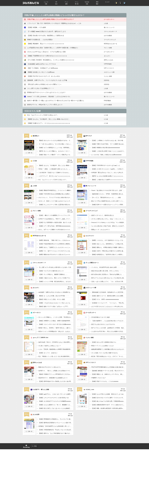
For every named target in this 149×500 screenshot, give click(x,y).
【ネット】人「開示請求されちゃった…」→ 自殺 (106, 197)
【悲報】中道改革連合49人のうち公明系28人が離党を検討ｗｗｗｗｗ (55, 244)
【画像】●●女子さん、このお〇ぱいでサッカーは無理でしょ (55, 394)
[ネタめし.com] (82, 403)
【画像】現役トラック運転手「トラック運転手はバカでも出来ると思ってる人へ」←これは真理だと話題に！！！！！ (55, 154)
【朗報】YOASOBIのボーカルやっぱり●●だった (105, 165)
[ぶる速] (29, 199)
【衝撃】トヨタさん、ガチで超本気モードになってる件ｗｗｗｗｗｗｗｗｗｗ (108, 240)
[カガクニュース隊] (82, 301)
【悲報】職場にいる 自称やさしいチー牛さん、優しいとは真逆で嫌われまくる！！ (108, 374)
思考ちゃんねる (108, 60)
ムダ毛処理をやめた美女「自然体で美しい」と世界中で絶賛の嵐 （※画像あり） (53, 47)
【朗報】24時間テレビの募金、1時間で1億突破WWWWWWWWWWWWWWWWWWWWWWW (55, 321)
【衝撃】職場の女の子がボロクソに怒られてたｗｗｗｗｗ (55, 254)
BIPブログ (89, 135)
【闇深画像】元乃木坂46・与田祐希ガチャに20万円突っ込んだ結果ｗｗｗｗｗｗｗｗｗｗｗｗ (108, 292)
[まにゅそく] (29, 301)
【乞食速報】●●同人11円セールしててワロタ (41, 64)
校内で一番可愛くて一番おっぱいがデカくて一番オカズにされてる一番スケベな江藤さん (55, 100)
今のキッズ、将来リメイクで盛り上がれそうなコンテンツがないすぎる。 (55, 201)
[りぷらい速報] (82, 351)
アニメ (66, 2)
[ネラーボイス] (29, 326)
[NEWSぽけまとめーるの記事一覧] (29, 253)
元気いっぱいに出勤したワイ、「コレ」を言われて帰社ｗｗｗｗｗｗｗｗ (108, 281)
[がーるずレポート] (82, 326)
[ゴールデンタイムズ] (82, 224)
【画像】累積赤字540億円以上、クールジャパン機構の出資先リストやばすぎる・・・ (55, 190)
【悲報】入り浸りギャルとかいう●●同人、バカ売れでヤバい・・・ (108, 169)
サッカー (107, 2)
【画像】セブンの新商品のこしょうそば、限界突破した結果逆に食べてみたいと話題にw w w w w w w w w (55, 147)
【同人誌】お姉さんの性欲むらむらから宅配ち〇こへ (44, 84)
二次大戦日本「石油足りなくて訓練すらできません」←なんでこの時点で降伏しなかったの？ (55, 172)
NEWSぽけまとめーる (110, 43)
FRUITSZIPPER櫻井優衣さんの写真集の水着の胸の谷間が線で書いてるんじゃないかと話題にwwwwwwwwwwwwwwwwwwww (108, 367)
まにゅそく (107, 56)
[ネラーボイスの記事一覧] (29, 330)
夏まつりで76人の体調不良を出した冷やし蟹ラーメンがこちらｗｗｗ (108, 201)
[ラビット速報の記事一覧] (29, 228)
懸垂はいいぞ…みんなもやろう (100, 229)
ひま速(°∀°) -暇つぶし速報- (41, 389)
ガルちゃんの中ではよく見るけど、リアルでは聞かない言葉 (46, 52)
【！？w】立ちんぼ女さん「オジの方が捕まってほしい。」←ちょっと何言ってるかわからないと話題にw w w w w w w (55, 144)
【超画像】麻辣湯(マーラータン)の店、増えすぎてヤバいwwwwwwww (108, 370)
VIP (56, 2)
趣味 (66, 3)
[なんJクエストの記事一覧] (82, 253)
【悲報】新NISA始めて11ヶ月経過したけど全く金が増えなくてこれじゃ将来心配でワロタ (55, 381)
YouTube (87, 2)
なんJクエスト (90, 235)
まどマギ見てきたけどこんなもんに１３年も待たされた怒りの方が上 (108, 306)
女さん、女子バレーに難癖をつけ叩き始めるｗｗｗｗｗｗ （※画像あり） (55, 229)
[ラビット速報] (29, 224)
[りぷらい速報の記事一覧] (82, 355)
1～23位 (34, 446)
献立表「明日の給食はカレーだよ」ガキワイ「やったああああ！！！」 (108, 356)
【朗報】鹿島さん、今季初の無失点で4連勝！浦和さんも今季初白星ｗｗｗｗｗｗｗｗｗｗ (108, 247)
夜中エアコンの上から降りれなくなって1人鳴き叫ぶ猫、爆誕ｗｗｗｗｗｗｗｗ (108, 278)
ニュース (46, 2)
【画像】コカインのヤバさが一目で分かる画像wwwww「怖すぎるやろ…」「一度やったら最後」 (55, 324)
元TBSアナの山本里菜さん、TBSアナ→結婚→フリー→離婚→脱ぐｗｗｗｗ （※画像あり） (55, 219)
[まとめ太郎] (29, 428)
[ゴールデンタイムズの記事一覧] (82, 228)
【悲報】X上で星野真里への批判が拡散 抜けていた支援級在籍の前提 (55, 222)
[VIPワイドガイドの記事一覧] (82, 380)
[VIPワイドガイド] (82, 376)
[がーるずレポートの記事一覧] (82, 330)
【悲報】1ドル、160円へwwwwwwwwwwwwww (105, 299)
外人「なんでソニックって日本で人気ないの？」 (42, 115)
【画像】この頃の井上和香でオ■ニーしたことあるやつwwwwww (108, 151)
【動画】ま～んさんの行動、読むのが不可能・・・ (53, 296)
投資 (87, 3)
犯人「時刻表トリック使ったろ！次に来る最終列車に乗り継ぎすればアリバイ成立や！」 (55, 356)
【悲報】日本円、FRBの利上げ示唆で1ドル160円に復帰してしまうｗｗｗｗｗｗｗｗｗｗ (108, 251)
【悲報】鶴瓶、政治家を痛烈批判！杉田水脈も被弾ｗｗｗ (108, 408)
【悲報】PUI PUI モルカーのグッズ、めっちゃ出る (43, 76)
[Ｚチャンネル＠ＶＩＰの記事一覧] (29, 280)
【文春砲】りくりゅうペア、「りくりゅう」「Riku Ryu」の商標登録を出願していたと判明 (108, 303)
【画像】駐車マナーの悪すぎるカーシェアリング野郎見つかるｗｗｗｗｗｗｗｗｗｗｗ (108, 204)
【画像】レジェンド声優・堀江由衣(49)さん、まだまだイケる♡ (55, 281)
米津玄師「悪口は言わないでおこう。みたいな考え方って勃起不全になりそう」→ (108, 172)
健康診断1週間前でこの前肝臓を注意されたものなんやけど (108, 349)
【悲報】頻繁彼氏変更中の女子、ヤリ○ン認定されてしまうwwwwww (108, 405)
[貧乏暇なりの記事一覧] (29, 153)
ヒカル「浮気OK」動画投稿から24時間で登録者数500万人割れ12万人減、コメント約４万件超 (55, 349)
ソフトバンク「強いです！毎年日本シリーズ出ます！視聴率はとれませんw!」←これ (54, 23)
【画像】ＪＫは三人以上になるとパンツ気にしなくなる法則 (55, 303)
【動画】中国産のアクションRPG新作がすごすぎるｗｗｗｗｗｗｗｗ (55, 374)
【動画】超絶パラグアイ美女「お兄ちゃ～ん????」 (53, 306)
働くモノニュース (109, 27)
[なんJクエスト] (82, 249)
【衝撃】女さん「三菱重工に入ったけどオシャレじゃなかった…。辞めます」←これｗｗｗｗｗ (55, 247)
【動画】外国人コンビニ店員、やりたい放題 (51, 299)
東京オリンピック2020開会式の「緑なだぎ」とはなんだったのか (55, 331)
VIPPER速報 (107, 64)
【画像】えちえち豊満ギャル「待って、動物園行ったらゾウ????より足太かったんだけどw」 (55, 405)
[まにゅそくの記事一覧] (29, 305)
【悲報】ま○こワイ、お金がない (48, 353)
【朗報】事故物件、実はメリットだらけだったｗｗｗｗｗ (45, 43)
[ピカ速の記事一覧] (29, 178)
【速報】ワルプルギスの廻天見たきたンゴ (50, 271)
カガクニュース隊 (109, 72)
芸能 (46, 3)
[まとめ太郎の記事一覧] (29, 432)
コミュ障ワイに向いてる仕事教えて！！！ (40, 88)
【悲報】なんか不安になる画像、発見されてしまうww (107, 394)
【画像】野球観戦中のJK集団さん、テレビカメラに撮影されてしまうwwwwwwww (55, 419)
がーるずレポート (109, 19)
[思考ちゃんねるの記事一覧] (29, 380)
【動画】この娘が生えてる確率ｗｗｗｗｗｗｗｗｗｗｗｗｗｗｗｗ (108, 179)
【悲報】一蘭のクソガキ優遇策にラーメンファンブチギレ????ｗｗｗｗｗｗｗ (55, 215)
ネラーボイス (37, 312)
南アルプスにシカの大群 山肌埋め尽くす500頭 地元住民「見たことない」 (108, 328)
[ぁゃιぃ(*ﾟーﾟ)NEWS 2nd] (29, 351)
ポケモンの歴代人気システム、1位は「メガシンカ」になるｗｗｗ (108, 219)
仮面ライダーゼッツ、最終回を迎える (102, 215)
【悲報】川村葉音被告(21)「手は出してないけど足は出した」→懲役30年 (55, 429)
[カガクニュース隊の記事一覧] (82, 305)
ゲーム (76, 2)
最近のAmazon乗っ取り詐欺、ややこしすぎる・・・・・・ (108, 271)
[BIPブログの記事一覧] (82, 153)
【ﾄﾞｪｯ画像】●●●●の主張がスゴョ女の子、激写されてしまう (46, 31)
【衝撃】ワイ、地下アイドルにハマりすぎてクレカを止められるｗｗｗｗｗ (55, 251)
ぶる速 (106, 23)
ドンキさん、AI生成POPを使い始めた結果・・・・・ (107, 267)
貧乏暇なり (36, 135)
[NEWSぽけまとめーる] (29, 249)
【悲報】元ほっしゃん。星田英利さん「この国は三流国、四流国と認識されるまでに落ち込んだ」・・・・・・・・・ (108, 244)
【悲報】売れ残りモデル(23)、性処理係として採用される (45, 35)
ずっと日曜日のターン (92, 262)
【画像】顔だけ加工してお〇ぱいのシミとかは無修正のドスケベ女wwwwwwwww (55, 408)
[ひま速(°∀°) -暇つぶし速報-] (29, 403)
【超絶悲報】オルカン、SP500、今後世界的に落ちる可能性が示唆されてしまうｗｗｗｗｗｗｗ (108, 194)
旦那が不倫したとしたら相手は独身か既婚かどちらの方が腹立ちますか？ (50, 19)
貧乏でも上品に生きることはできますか (103, 324)
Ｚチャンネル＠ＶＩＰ (110, 31)
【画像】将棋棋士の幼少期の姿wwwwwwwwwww (105, 147)
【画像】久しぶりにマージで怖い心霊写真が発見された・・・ (55, 204)
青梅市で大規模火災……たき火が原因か (40, 39)
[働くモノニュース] (82, 199)
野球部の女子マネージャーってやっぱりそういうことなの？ (46, 92)
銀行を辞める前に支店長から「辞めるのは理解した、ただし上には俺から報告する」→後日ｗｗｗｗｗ (108, 274)
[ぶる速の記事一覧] (29, 203)
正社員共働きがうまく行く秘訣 (100, 317)
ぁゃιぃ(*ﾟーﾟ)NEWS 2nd (40, 337)
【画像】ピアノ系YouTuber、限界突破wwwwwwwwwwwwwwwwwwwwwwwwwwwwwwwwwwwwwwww (55, 226)
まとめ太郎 (36, 414)
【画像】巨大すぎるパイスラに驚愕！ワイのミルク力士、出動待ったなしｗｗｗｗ (108, 397)
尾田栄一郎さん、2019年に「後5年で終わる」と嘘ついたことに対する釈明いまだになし (55, 328)
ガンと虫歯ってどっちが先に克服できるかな (104, 353)
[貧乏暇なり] (29, 149)
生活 (56, 3)
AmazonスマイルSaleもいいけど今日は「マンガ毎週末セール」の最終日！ (108, 222)
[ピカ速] (29, 174)
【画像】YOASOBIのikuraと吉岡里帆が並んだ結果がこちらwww (55, 194)
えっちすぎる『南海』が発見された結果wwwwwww (106, 154)
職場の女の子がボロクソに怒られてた (49, 367)
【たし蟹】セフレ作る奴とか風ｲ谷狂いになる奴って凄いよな (55, 267)
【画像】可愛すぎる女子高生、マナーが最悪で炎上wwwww (108, 144)
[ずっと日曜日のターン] (82, 276)
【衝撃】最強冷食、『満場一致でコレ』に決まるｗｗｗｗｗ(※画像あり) (55, 240)
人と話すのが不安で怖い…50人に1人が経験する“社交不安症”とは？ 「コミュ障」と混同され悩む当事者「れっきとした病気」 (108, 331)
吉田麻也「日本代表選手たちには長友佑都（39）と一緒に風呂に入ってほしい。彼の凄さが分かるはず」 (55, 426)
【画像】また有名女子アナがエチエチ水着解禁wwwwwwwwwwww (55, 401)
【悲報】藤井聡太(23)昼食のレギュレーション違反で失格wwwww (55, 422)
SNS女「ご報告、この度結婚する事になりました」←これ (55, 169)
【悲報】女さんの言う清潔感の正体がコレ (103, 342)
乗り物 (76, 3)
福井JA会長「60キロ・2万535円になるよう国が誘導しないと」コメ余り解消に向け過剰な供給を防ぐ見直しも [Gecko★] (55, 342)
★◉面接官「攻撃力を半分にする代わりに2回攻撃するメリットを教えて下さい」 (55, 292)
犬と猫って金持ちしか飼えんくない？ (49, 345)
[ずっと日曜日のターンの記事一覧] (82, 280)
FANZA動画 (107, 100)
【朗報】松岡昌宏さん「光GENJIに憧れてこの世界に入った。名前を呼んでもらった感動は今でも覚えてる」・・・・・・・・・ (108, 254)
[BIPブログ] (82, 149)
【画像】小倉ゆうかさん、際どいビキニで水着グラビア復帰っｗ (55, 278)
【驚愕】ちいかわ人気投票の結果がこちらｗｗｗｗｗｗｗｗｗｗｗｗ (108, 176)
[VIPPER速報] (82, 174)
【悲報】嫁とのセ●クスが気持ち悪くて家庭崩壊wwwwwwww (108, 401)
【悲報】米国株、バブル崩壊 (36, 27)
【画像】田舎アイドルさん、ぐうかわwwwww (104, 381)
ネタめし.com (90, 389)
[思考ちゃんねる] (29, 376)
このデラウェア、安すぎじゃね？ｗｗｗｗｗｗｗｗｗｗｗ (55, 176)
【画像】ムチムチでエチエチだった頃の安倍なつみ (53, 397)
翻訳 (97, 3)
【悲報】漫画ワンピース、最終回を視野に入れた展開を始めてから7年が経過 (108, 296)
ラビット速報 (108, 47)
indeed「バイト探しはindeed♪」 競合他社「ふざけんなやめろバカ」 (49, 96)
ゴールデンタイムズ (110, 39)
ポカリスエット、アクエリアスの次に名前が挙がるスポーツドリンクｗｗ (55, 197)
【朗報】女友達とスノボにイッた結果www (40, 72)
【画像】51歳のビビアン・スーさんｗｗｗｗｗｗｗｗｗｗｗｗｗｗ (48, 123)
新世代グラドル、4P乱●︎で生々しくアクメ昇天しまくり (44, 104)
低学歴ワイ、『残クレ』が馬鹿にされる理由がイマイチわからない (55, 370)
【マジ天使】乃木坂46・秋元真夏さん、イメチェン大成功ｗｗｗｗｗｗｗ (50, 60)
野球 (97, 2)
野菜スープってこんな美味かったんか (102, 345)
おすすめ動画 (108, 35)
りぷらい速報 (108, 76)
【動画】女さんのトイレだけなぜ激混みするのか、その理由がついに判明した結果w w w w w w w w (55, 140)
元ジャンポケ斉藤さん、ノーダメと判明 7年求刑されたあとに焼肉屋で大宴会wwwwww (55, 317)
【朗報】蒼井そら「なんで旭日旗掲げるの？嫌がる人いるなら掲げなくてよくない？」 (55, 433)
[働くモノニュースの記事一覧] (82, 203)
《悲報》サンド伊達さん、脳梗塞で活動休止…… (52, 274)
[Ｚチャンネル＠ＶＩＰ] (29, 276)
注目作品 (106, 80)
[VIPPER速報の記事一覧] (82, 178)
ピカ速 (106, 115)
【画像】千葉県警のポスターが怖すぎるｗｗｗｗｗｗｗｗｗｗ (47, 56)
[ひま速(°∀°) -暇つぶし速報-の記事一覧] (29, 407)
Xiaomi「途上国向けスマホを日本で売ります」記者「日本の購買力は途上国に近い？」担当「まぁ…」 (108, 190)
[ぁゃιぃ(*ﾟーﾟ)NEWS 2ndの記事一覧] (29, 355)
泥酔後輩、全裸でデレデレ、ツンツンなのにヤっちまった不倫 (47, 80)
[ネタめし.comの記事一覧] (82, 407)
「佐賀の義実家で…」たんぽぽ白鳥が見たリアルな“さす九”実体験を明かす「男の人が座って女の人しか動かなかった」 (108, 321)
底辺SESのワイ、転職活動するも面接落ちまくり (53, 378)
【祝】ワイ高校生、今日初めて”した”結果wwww (42, 68)
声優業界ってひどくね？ (98, 378)
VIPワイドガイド (109, 68)
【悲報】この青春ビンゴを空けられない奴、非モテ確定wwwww (108, 140)
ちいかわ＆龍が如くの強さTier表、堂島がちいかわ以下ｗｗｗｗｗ (108, 226)
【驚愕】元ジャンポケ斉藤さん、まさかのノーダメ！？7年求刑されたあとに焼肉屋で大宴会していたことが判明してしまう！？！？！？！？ (55, 151)
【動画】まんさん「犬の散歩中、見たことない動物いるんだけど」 (48, 119)
